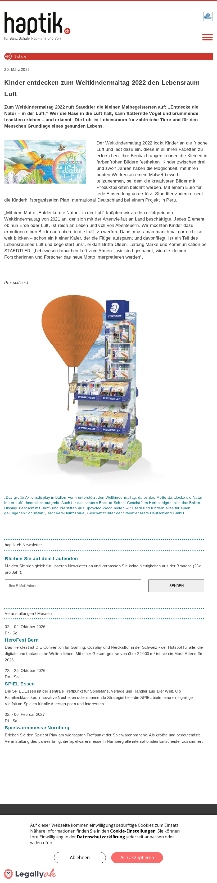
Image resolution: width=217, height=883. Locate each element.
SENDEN (176, 586)
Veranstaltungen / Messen (28, 613)
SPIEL (20, 683)
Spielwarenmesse (37, 727)
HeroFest (22, 640)
